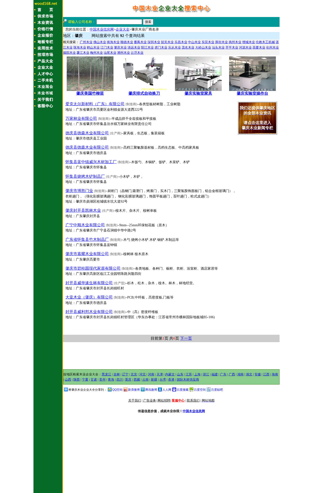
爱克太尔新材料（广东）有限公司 (95, 104)
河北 (142, 374)
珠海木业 (79, 47)
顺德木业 (126, 42)
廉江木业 (83, 52)
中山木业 (194, 42)
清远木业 (133, 47)
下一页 (186, 338)
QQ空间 (117, 389)
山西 (68, 379)
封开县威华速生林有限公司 (89, 283)
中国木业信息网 (102, 29)
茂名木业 (188, 47)
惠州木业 (235, 42)
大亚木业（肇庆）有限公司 (89, 297)
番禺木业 (140, 42)
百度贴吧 (217, 389)
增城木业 (248, 42)
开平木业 (231, 47)
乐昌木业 (180, 42)
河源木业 (245, 47)
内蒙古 (170, 374)
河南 (151, 374)
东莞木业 (208, 42)
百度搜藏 (183, 389)
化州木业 (272, 47)
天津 (160, 374)
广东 (223, 374)
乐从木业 (174, 47)
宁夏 (85, 379)
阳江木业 (147, 47)
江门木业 (106, 47)
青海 (111, 379)
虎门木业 (161, 47)
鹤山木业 (93, 47)
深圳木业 (153, 42)
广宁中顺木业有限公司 (85, 225)
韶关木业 (167, 42)
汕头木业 (218, 47)
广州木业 (86, 42)
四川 (119, 379)
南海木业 (113, 42)
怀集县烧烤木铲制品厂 (85, 176)
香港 (171, 379)
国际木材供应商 (188, 379)
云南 (145, 379)
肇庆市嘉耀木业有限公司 (87, 254)
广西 (232, 374)
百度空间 (200, 389)
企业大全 (122, 29)
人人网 (166, 389)
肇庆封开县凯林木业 (83, 210)
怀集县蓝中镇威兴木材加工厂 (91, 162)
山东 (180, 374)
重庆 (128, 379)
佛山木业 (99, 42)
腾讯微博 (151, 389)
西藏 (137, 379)
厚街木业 (221, 42)
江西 (266, 374)
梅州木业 (96, 52)
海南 (275, 374)
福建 (214, 374)
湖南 (240, 374)
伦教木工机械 (265, 42)
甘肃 (94, 379)
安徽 (257, 374)
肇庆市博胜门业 (79, 191)
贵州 (102, 379)
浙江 (206, 374)
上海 (197, 374)
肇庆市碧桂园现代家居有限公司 (93, 268)
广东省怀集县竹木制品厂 (87, 239)
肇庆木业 (120, 47)
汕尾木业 (110, 52)
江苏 (189, 374)
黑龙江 (106, 374)
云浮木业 (137, 52)
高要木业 (258, 47)
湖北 (249, 374)
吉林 (116, 374)
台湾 (162, 379)
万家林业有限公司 (81, 118)
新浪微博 (134, 389)
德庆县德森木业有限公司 (87, 133)
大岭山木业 (203, 47)
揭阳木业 (69, 52)
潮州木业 (123, 52)
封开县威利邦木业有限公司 (89, 312)
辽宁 (125, 374)
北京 (134, 374)
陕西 (76, 379)
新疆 (154, 379)
